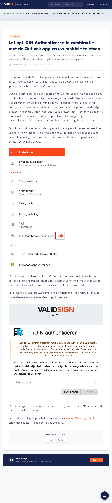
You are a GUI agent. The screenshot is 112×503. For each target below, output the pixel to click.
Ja (51, 440)
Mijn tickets (91, 4)
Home (6, 13)
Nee (63, 440)
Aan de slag (17, 13)
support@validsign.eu (78, 418)
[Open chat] (105, 495)
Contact (97, 460)
